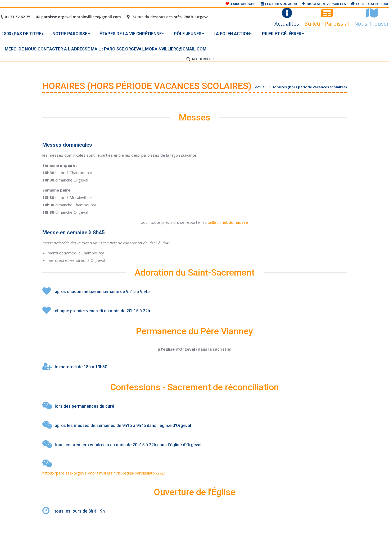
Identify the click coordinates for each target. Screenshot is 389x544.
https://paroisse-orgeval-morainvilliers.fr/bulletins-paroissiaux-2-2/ (103, 473)
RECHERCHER (203, 59)
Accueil (260, 87)
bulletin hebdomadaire (228, 222)
